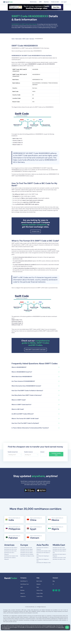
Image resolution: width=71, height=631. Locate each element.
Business (46, 2)
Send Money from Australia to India (43, 550)
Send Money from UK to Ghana (26, 552)
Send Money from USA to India (10, 550)
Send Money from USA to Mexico (10, 547)
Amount (42, 452)
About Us (22, 593)
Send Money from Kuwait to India (59, 557)
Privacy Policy (61, 627)
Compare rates (35, 231)
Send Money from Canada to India (11, 555)
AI (53, 584)
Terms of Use (39, 590)
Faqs (38, 587)
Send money (33, 2)
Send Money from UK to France (26, 550)
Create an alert (55, 2)
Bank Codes (18, 38)
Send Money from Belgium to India (27, 555)
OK (67, 627)
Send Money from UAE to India (59, 547)
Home (13, 38)
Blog (54, 581)
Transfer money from (13, 452)
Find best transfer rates (56, 454)
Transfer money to (28, 452)
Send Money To (23, 581)
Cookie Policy (7, 628)
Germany (31, 38)
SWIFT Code (25, 38)
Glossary (39, 584)
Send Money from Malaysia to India (43, 562)
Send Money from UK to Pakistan (26, 554)
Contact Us (23, 596)
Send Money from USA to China (10, 549)
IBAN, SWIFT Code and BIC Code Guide (35, 349)
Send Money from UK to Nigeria (26, 549)
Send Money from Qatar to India (59, 559)
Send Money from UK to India (26, 547)
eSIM (40, 2)
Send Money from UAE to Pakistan (59, 549)
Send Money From (24, 584)
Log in (64, 2)
